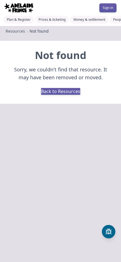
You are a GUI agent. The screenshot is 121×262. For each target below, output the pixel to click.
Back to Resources (60, 91)
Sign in (108, 7)
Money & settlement (89, 19)
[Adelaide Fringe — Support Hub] (19, 7)
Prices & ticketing (52, 19)
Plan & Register (19, 19)
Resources (15, 31)
